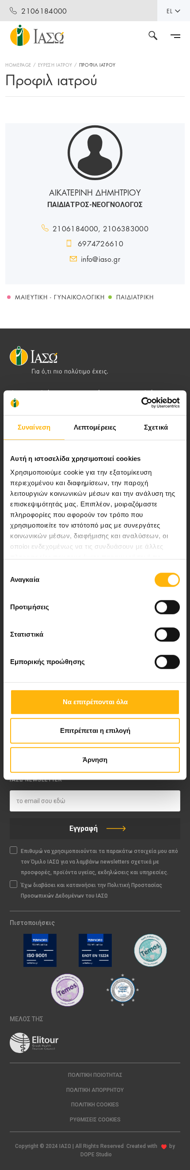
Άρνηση (95, 759)
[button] (95, 1120)
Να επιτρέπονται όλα (95, 702)
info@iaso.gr (100, 258)
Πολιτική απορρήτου (95, 1090)
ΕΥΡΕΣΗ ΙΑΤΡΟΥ (55, 64)
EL (170, 10)
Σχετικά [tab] (156, 427)
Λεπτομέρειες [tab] (95, 427)
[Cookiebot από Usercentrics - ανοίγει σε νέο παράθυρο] (141, 402)
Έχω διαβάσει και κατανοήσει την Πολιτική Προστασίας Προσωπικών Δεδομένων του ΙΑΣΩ (91, 890)
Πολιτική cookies (95, 1105)
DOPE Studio (96, 1154)
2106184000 (44, 10)
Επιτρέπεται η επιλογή (95, 730)
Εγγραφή (83, 828)
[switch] (167, 607)
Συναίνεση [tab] (34, 427)
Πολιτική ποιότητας (95, 1075)
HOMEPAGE (18, 64)
